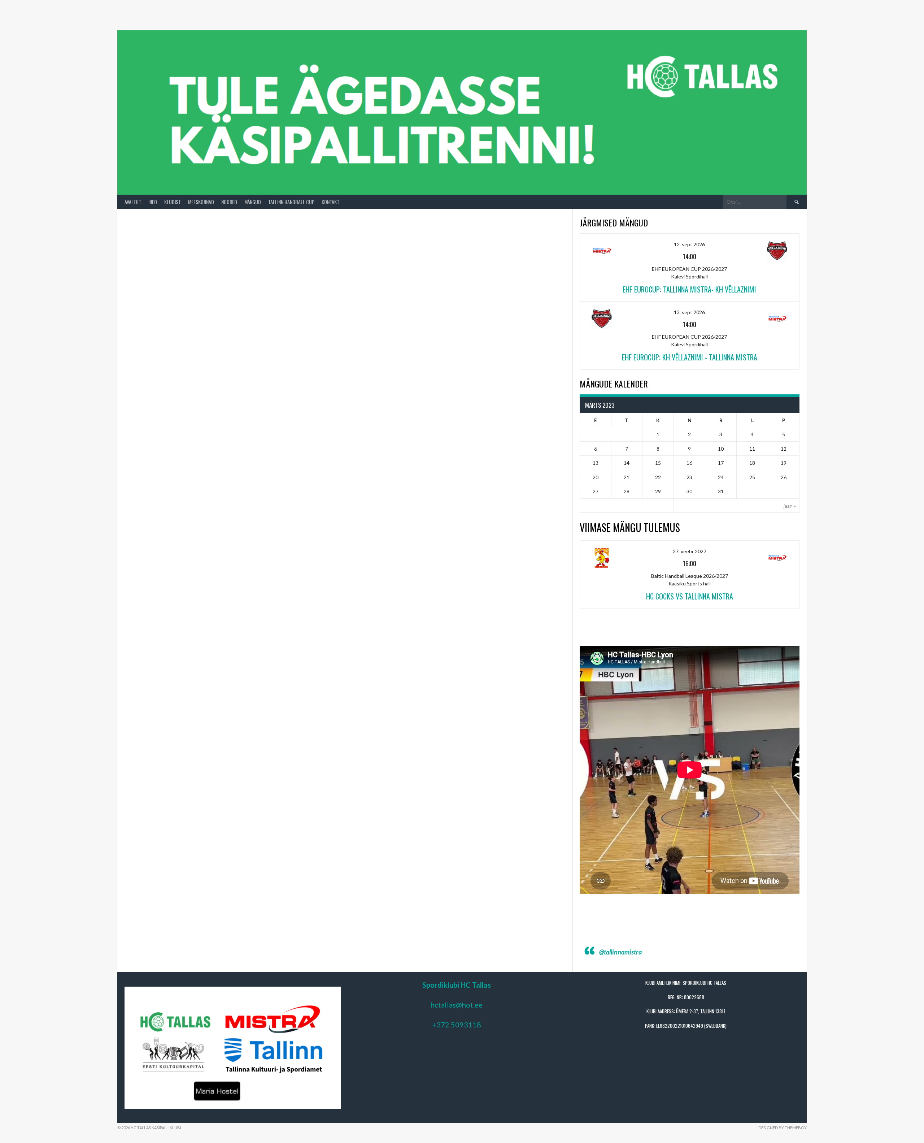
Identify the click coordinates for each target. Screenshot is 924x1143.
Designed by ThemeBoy (782, 1127)
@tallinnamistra (620, 952)
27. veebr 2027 (689, 551)
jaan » (790, 506)
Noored (229, 201)
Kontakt (330, 201)
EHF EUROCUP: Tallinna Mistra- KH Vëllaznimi (689, 289)
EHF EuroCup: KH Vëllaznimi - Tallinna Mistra (689, 357)
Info (152, 201)
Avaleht (133, 201)
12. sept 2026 (689, 244)
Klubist (172, 201)
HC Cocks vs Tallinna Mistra (689, 596)
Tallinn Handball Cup (291, 201)
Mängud (252, 201)
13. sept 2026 (689, 312)
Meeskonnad (201, 201)
